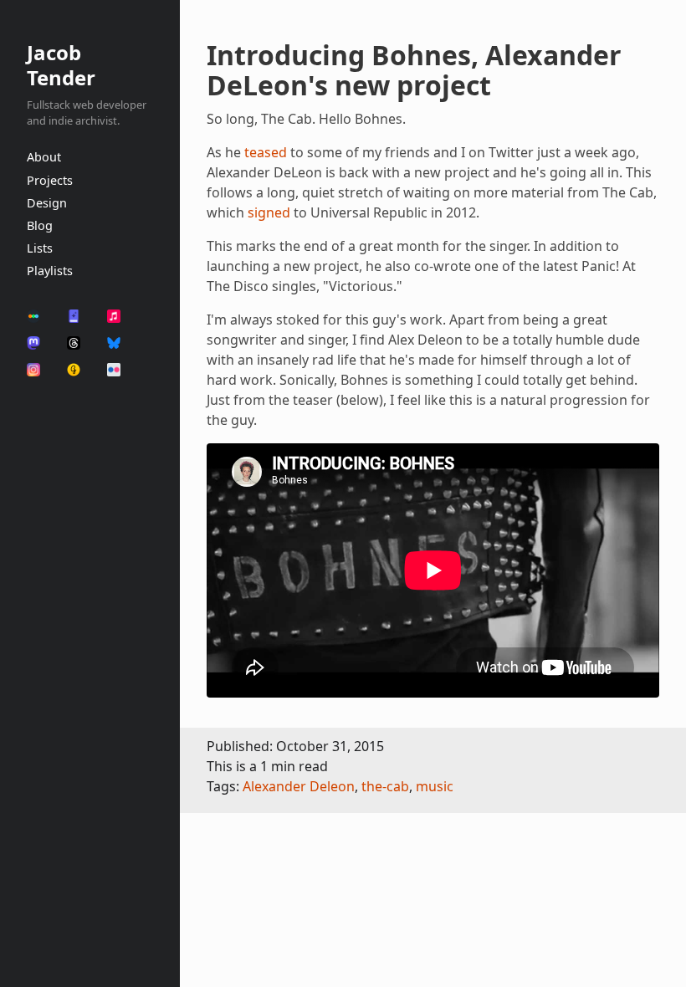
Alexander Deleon (299, 786)
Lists (40, 248)
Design (47, 203)
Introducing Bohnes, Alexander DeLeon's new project (414, 70)
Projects (50, 180)
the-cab (385, 786)
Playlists (50, 271)
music (434, 786)
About (44, 157)
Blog (40, 225)
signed (269, 212)
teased (265, 152)
